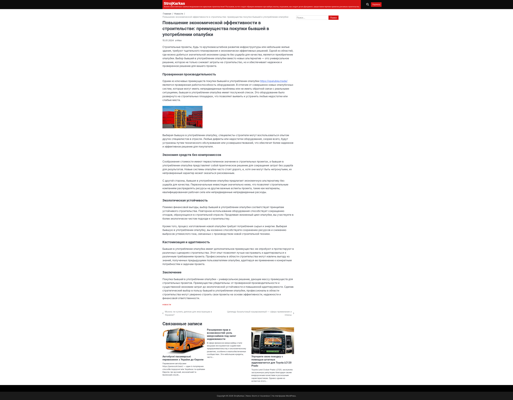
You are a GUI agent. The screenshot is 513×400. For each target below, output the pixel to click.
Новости (166, 304)
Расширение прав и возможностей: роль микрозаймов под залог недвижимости (221, 334)
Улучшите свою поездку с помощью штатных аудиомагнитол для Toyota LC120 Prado (271, 361)
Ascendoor (265, 396)
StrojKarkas (239, 396)
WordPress (291, 396)
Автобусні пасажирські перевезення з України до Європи (182, 358)
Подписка (376, 4)
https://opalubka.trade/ (273, 81)
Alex (179, 40)
